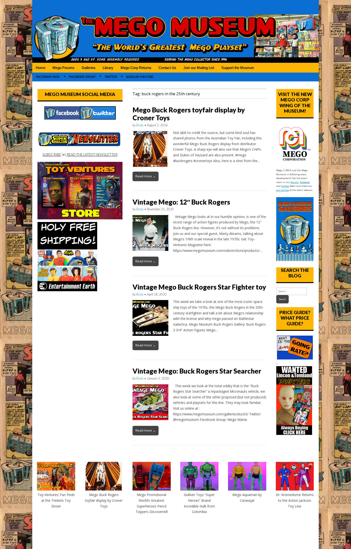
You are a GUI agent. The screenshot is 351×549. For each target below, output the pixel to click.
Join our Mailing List (198, 68)
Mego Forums (63, 68)
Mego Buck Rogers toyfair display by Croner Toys (189, 114)
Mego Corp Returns (136, 68)
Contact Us (167, 68)
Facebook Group (82, 77)
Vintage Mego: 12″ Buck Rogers (181, 202)
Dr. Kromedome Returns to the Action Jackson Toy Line (295, 500)
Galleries (89, 68)
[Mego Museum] (175, 31)
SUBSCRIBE (52, 154)
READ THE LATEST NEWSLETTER (92, 154)
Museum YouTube (140, 77)
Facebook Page (48, 77)
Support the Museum (237, 68)
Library (108, 68)
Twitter (111, 77)
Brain (140, 125)
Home (40, 68)
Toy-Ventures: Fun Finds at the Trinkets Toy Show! (56, 500)
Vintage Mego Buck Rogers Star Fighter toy (199, 287)
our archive (282, 190)
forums (294, 182)
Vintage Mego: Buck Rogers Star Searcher (197, 371)
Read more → (145, 176)
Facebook (304, 182)
